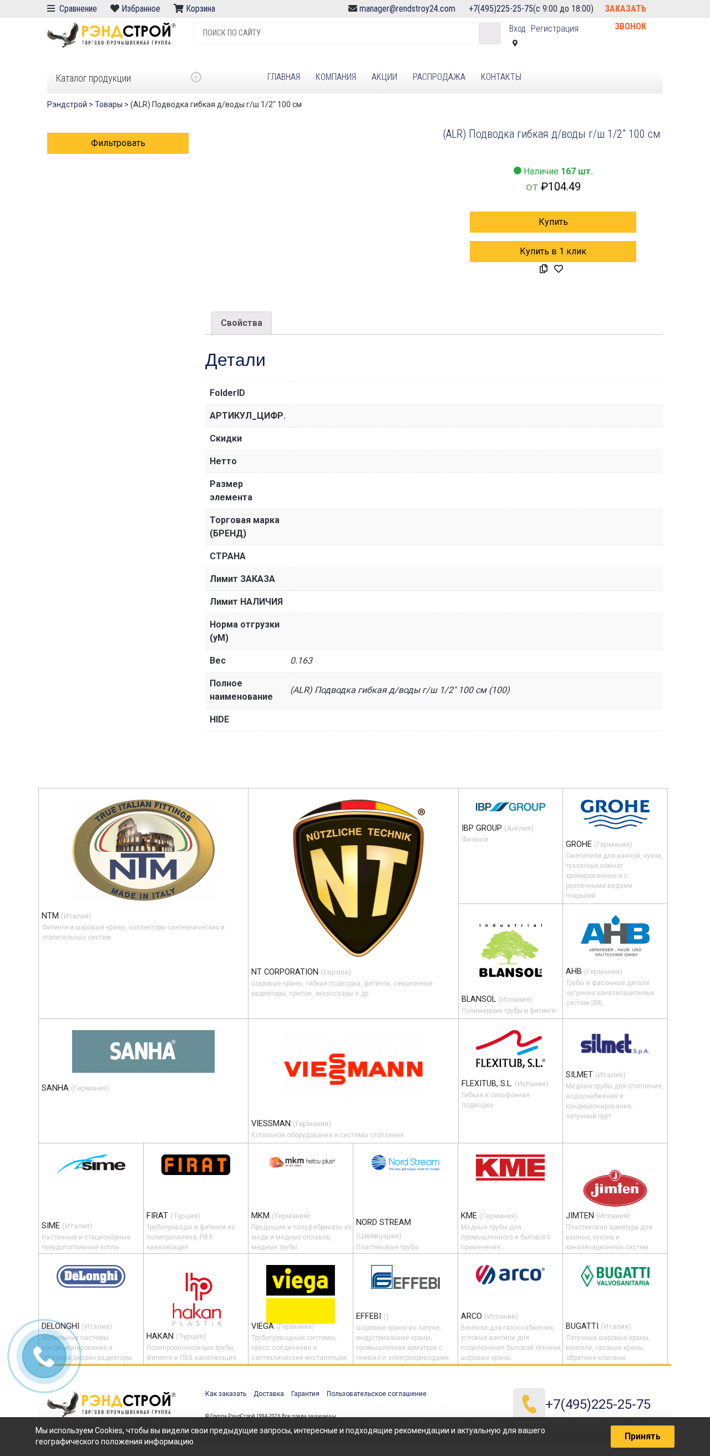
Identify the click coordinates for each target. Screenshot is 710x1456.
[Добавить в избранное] (558, 269)
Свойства (241, 323)
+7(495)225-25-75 (501, 8)
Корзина (201, 8)
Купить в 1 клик (553, 251)
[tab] (241, 323)
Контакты (501, 77)
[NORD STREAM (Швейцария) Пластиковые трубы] (405, 1162)
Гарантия (305, 1394)
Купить (553, 222)
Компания (336, 77)
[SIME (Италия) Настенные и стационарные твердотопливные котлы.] (91, 1164)
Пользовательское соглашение (377, 1394)
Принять (643, 1436)
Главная (283, 77)
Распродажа (439, 77)
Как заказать (225, 1394)
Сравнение (77, 8)
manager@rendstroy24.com (407, 8)
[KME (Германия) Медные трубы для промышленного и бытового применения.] (510, 1167)
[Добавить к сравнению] (543, 269)
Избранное (140, 8)
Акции (384, 77)
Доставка (268, 1394)
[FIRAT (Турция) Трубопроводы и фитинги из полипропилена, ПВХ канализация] (196, 1164)
